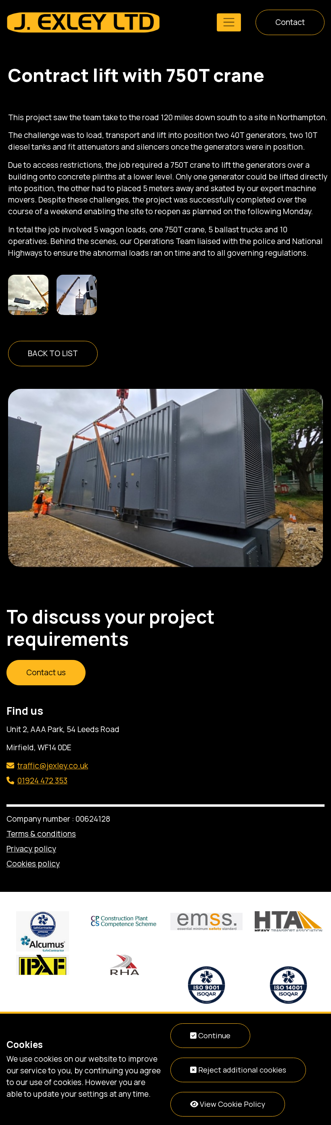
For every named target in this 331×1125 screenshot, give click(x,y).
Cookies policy (33, 863)
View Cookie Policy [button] (231, 1104)
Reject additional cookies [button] (241, 1070)
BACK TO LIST (53, 353)
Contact (290, 22)
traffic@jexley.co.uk (52, 765)
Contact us (46, 672)
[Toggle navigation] (229, 22)
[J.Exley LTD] (83, 22)
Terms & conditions (41, 834)
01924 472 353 (42, 780)
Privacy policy (31, 848)
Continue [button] (213, 1035)
